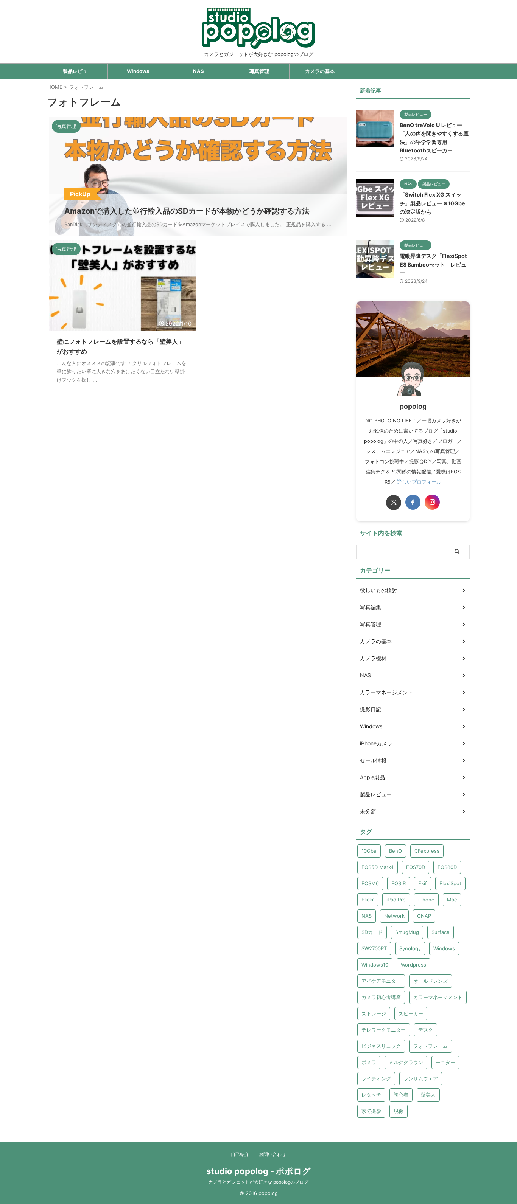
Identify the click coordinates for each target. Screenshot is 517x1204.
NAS (198, 71)
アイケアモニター (381, 981)
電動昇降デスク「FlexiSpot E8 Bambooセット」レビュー (433, 264)
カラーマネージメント (437, 997)
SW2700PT (374, 948)
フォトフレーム (430, 1046)
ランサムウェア (420, 1078)
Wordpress (413, 965)
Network (394, 916)
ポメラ (368, 1062)
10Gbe (369, 851)
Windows (138, 71)
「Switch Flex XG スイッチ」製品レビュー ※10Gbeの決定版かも (432, 203)
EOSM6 (370, 883)
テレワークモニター (383, 1030)
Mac (452, 900)
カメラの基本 (320, 71)
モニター (445, 1062)
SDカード (372, 932)
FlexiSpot (450, 883)
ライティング (376, 1078)
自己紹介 (240, 1154)
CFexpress (426, 851)
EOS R (398, 883)
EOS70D (415, 867)
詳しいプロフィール (419, 482)
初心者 (401, 1095)
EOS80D (447, 867)
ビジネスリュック (381, 1046)
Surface (440, 932)
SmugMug (407, 932)
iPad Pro (396, 900)
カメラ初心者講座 (381, 997)
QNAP (424, 916)
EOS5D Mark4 (377, 867)
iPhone (426, 900)
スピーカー (411, 1013)
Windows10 (374, 965)
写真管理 (259, 71)
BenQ (395, 851)
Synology (410, 948)
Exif (422, 883)
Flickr (367, 900)
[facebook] (412, 502)
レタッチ (371, 1095)
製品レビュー (77, 71)
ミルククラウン (406, 1062)
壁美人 (428, 1095)
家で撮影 (371, 1111)
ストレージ (373, 1013)
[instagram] (432, 502)
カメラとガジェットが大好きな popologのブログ (258, 1182)
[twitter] (393, 502)
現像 (398, 1111)
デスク (425, 1030)
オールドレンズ (430, 981)
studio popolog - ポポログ (258, 1171)
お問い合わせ (272, 1154)
